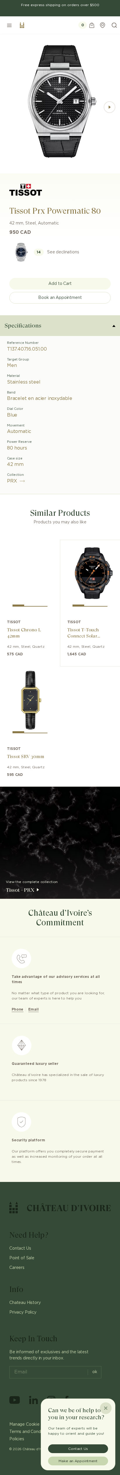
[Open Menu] (9, 25)
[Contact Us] (102, 25)
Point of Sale (21, 1258)
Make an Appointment (78, 1461)
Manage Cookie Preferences (37, 1424)
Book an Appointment (60, 298)
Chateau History (25, 1303)
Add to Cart (59, 284)
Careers (16, 1268)
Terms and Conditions (30, 1432)
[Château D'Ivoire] (22, 25)
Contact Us (20, 1248)
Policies (16, 1439)
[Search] (114, 25)
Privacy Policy (22, 1312)
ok (94, 1372)
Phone (17, 1009)
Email (33, 1009)
